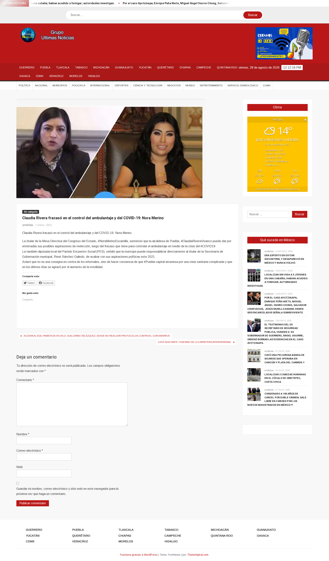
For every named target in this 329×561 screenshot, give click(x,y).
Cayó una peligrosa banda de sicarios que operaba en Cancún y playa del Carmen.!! (284, 358)
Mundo (190, 85)
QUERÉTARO (165, 67)
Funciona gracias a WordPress (139, 554)
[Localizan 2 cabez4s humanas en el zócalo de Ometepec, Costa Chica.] (254, 374)
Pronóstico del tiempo (277, 189)
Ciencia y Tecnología (148, 85)
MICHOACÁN (101, 67)
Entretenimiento (211, 85)
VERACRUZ (56, 76)
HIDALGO (94, 76)
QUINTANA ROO (227, 67)
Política (24, 85)
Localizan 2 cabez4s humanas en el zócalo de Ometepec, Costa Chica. (285, 378)
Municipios (60, 85)
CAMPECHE (203, 67)
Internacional (100, 85)
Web (19, 467)
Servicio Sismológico (243, 85)
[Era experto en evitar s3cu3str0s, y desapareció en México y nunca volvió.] (254, 255)
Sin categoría (31, 211)
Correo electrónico (29, 450)
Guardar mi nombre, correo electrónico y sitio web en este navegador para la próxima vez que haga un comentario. (67, 491)
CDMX (39, 76)
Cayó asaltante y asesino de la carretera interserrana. (194, 342)
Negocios (174, 85)
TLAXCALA (62, 67)
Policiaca (78, 85)
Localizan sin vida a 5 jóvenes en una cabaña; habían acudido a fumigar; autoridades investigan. (277, 280)
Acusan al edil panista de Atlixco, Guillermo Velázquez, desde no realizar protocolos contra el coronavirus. (97, 336)
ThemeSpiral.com (197, 554)
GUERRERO (26, 67)
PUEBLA (45, 67)
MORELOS (75, 76)
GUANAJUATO (124, 67)
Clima (267, 85)
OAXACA (24, 76)
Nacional (41, 85)
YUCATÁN (145, 67)
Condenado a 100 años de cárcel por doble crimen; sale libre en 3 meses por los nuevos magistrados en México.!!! (276, 399)
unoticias (27, 224)
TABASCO (81, 67)
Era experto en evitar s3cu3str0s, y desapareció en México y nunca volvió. (284, 259)
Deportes (122, 85)
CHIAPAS (185, 67)
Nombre (22, 434)
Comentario (25, 380)
